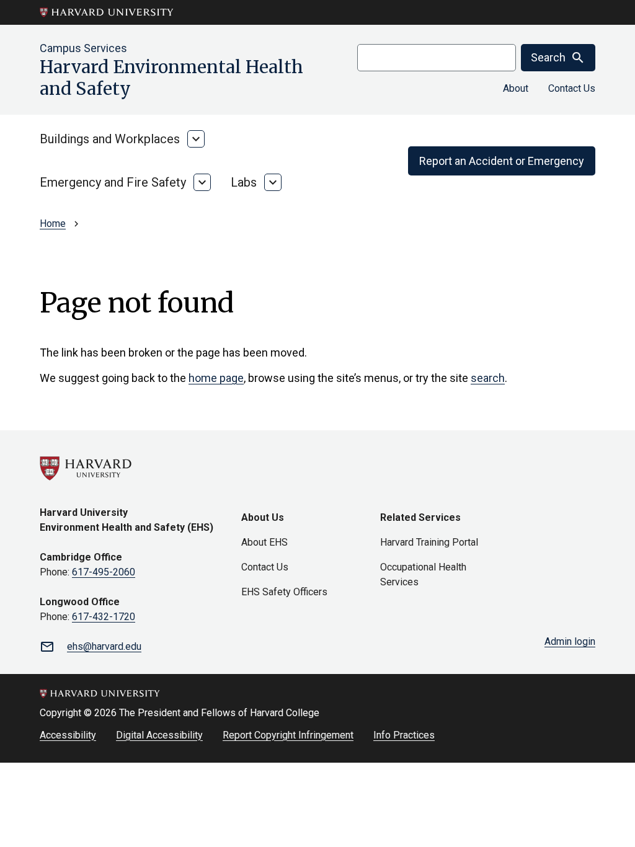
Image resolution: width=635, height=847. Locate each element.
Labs (244, 182)
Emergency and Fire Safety (113, 182)
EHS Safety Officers (284, 592)
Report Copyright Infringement (288, 735)
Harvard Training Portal (429, 542)
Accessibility (68, 735)
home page (216, 377)
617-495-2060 (103, 572)
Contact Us (571, 88)
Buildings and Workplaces (110, 138)
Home (53, 223)
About (515, 88)
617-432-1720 (103, 617)
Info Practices (404, 735)
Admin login (569, 641)
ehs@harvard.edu (104, 646)
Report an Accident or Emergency (501, 160)
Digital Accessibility (159, 735)
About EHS (264, 542)
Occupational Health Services (423, 574)
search (488, 377)
